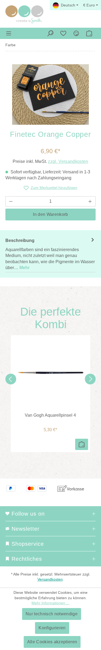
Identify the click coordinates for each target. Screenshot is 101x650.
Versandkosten (50, 579)
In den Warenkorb (50, 214)
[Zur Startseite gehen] (24, 14)
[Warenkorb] (89, 33)
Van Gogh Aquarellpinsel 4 (50, 415)
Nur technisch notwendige (52, 614)
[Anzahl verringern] (10, 201)
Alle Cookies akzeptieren (52, 642)
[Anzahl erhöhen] (90, 201)
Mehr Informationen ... (50, 603)
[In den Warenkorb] (81, 444)
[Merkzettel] (63, 33)
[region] (50, 94)
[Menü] (8, 33)
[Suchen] (50, 33)
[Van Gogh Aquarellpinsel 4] (50, 372)
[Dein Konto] (76, 33)
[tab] (50, 253)
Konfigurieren (52, 628)
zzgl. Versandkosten (68, 161)
